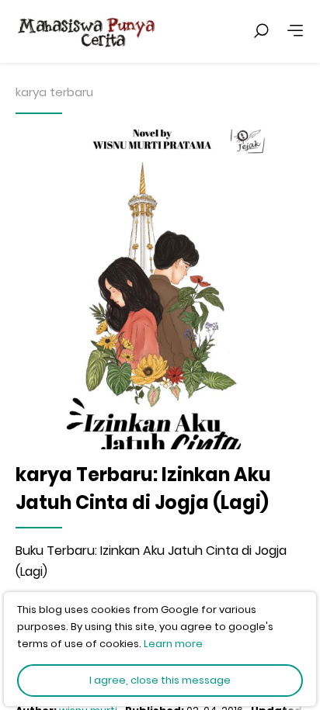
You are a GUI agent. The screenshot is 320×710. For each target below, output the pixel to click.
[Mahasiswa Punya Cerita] (132, 31)
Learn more (173, 643)
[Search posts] (261, 31)
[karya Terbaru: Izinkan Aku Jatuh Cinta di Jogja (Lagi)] (160, 289)
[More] (295, 31)
